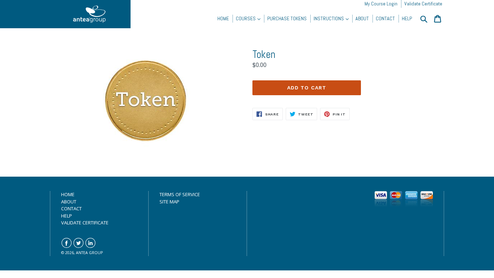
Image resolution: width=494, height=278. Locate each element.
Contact (385, 18)
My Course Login (381, 3)
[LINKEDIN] (90, 246)
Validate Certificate (423, 3)
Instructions (329, 18)
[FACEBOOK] (66, 246)
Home (223, 18)
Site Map (169, 201)
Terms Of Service (179, 194)
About (362, 18)
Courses (246, 18)
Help (407, 18)
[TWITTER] (78, 246)
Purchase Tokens (287, 18)
